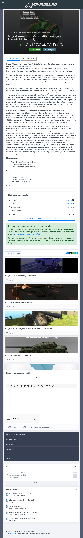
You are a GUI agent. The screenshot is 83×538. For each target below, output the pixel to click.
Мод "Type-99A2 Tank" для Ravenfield (19, 355)
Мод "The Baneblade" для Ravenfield (18, 302)
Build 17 (29, 186)
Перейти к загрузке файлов (40, 218)
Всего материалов (16, 473)
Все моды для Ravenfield (17, 434)
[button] (8, 386)
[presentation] (8, 386)
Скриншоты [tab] (29, 59)
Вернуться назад (14, 253)
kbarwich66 (70, 203)
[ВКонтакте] (67, 253)
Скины (10, 454)
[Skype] (76, 253)
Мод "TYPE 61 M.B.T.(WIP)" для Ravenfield (20, 276)
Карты (10, 449)
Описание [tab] (14, 59)
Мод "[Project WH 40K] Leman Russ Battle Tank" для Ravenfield (28, 329)
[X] (70, 253)
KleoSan (69, 200)
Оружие (11, 444)
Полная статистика (42, 483)
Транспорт (12, 439)
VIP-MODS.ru (11, 533)
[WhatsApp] (73, 253)
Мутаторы (11, 459)
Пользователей (12, 477)
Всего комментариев (14, 475)
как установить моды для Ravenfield (26, 234)
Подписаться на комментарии (37, 427)
